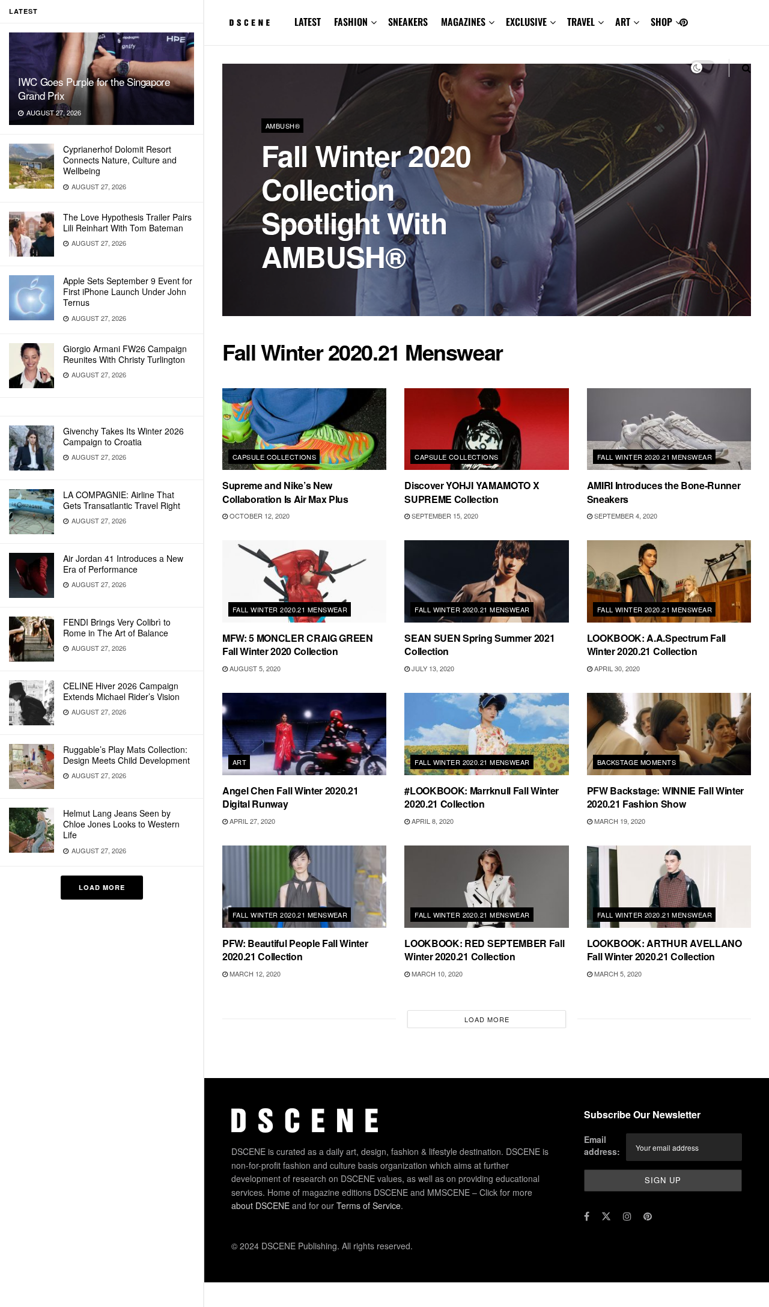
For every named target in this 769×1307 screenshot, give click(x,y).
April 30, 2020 (616, 668)
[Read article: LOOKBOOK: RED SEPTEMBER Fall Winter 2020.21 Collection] (486, 886)
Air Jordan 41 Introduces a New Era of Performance (123, 563)
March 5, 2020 (617, 973)
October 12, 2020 (259, 515)
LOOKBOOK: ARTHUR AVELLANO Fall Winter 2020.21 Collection (664, 949)
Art (239, 762)
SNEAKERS (408, 21)
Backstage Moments (636, 762)
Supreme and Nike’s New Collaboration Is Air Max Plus (285, 491)
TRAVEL (581, 21)
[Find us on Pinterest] (683, 22)
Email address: (602, 1145)
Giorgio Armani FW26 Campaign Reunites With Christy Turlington (125, 354)
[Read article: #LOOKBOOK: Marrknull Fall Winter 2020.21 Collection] (486, 734)
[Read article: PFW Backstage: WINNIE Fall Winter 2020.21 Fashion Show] (669, 734)
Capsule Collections (274, 457)
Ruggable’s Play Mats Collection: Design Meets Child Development (126, 754)
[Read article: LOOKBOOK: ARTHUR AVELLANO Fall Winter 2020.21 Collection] (669, 886)
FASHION (351, 21)
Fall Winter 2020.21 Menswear (654, 457)
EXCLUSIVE (526, 21)
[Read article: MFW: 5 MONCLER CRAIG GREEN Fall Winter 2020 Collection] (304, 581)
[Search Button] (746, 67)
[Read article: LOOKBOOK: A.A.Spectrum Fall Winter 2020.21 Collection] (669, 581)
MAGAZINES (463, 21)
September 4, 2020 (624, 515)
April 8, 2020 (432, 821)
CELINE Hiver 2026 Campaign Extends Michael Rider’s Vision (121, 691)
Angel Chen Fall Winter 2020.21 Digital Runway (290, 797)
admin (282, 288)
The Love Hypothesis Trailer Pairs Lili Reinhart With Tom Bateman (127, 222)
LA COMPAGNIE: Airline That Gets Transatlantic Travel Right (121, 500)
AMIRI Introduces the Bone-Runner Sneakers (664, 491)
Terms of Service (368, 1205)
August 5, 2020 (254, 668)
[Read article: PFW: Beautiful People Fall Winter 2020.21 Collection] (304, 886)
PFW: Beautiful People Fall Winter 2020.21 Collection (295, 949)
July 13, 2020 (432, 668)
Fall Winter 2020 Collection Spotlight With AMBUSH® (366, 206)
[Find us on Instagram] (627, 1216)
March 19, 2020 (618, 821)
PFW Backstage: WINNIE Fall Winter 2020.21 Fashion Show (665, 797)
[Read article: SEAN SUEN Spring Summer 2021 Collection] (486, 581)
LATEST (307, 21)
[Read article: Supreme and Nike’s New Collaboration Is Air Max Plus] (304, 429)
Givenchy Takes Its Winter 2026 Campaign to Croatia (123, 436)
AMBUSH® (283, 125)
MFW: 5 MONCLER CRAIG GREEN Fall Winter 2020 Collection (297, 644)
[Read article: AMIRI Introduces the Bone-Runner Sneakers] (669, 429)
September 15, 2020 (444, 515)
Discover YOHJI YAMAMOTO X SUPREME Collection (471, 491)
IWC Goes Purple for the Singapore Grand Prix (94, 88)
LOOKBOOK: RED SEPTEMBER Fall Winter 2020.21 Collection (484, 949)
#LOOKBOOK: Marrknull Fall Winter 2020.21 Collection (481, 797)
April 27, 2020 (251, 821)
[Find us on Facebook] (586, 1216)
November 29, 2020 (338, 288)
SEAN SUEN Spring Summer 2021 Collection (479, 644)
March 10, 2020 (436, 973)
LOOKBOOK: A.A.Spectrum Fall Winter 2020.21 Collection (656, 644)
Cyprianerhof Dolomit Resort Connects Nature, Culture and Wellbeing (120, 160)
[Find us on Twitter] (606, 1216)
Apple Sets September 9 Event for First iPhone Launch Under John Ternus (127, 291)
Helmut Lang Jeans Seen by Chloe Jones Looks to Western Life (121, 824)
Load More (102, 887)
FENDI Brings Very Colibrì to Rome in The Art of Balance (117, 627)
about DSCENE (260, 1205)
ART (622, 21)
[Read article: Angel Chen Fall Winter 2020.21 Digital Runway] (304, 734)
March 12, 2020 (254, 973)
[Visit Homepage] (250, 23)
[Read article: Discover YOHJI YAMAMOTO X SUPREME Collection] (486, 429)
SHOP (661, 21)
